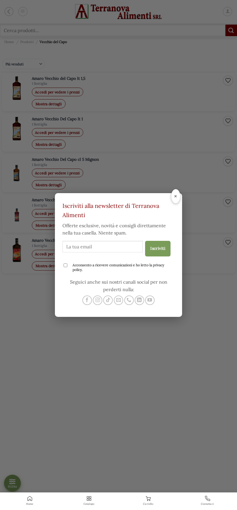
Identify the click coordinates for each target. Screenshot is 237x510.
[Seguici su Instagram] (97, 300)
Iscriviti (157, 248)
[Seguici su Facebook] (87, 300)
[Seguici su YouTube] (150, 300)
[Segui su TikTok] (108, 300)
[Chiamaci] (129, 300)
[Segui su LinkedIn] (139, 300)
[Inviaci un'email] (118, 300)
